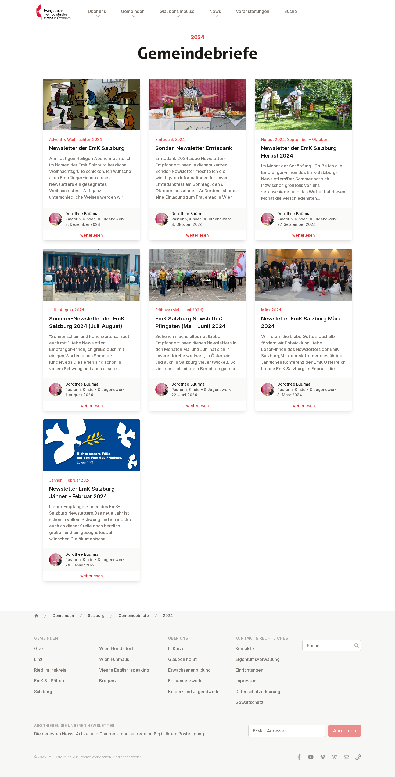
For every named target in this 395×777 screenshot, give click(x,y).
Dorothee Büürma (81, 213)
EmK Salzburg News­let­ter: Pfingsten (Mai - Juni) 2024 (190, 322)
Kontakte (244, 648)
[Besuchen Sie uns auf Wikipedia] (334, 757)
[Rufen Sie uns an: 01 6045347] (358, 757)
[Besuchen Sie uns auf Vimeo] (322, 757)
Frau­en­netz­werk (185, 680)
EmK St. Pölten (49, 680)
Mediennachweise (127, 757)
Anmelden (344, 730)
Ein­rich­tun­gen (249, 670)
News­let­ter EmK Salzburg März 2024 (301, 322)
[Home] (36, 616)
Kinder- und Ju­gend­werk (193, 691)
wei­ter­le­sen (91, 235)
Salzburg (96, 615)
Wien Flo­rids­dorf (116, 648)
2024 (168, 615)
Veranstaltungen (252, 11)
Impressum (246, 680)
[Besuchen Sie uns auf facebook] (299, 757)
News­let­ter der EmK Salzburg (87, 148)
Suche (290, 11)
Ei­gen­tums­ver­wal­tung (257, 659)
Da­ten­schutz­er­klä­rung (257, 691)
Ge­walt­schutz (249, 702)
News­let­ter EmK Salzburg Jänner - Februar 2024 (82, 493)
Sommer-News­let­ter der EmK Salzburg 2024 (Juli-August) (86, 322)
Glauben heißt (182, 659)
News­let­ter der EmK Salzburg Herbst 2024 (299, 152)
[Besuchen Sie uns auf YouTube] (311, 757)
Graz (39, 648)
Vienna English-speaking (124, 670)
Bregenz (108, 680)
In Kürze (176, 648)
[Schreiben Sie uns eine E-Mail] (346, 757)
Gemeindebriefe (134, 615)
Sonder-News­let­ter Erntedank (193, 148)
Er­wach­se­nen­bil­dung (189, 670)
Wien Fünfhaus (114, 659)
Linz (38, 659)
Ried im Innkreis (50, 670)
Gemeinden (63, 615)
